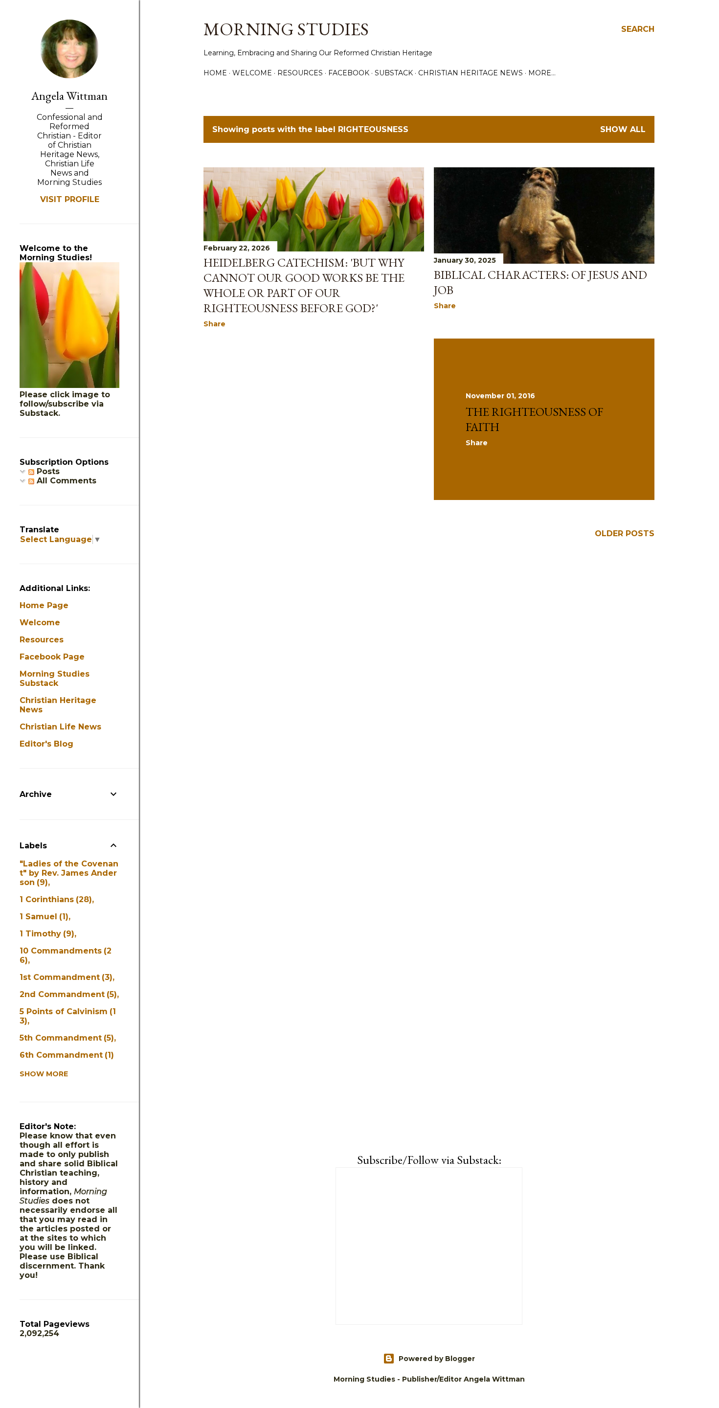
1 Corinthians (54, 899)
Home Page (44, 605)
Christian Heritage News (470, 72)
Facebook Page (52, 656)
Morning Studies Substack (55, 678)
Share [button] (214, 323)
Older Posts (624, 533)
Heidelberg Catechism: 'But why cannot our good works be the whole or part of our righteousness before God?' (303, 285)
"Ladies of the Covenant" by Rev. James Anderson (69, 873)
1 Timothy (45, 933)
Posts (47, 471)
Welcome (252, 72)
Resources (300, 72)
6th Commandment (65, 1055)
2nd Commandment (67, 994)
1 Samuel (43, 916)
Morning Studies (286, 29)
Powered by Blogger (437, 1358)
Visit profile (69, 199)
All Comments (65, 480)
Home (215, 72)
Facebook (348, 72)
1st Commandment (65, 977)
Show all (623, 129)
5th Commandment (65, 1038)
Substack (394, 72)
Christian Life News (60, 726)
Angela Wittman (69, 95)
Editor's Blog (46, 744)
